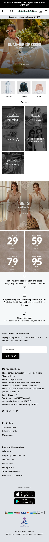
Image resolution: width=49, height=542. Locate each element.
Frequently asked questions (13, 455)
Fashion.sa (27, 487)
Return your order (9, 431)
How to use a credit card (12, 475)
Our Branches (8, 459)
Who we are (7, 451)
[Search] (13, 11)
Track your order (9, 427)
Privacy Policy (8, 467)
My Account (7, 435)
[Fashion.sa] (27, 11)
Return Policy (7, 463)
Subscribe (11, 356)
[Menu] (7, 11)
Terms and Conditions (11, 471)
